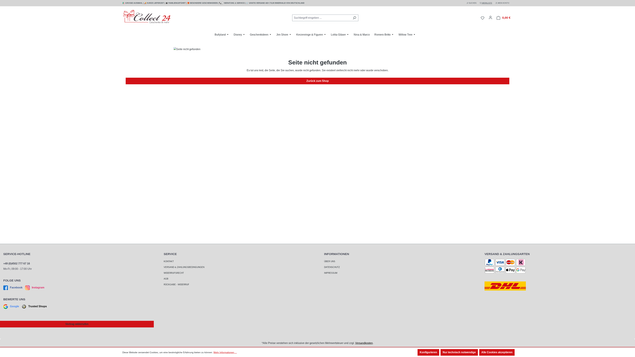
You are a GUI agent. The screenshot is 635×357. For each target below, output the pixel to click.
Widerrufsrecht (174, 273)
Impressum (330, 273)
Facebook (16, 287)
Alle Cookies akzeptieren (496, 352)
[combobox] (321, 18)
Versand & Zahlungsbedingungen (184, 267)
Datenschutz (332, 267)
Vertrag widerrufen (76, 324)
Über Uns (329, 261)
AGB (166, 279)
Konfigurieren (428, 352)
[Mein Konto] (490, 17)
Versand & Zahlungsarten (507, 254)
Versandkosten (364, 343)
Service (170, 254)
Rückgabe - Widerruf (176, 284)
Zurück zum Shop (317, 80)
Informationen (336, 254)
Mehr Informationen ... (225, 352)
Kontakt (169, 261)
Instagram (37, 287)
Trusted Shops (37, 306)
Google (14, 306)
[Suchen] (354, 18)
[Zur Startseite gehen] (147, 17)
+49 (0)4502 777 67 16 (16, 263)
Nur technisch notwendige (459, 352)
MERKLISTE (487, 3)
